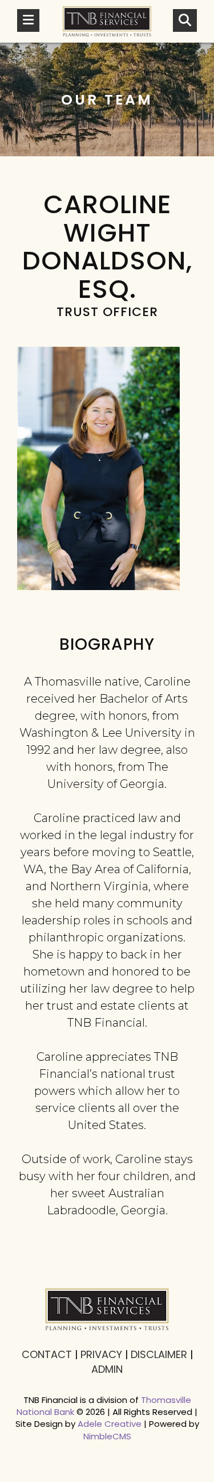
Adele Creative (110, 1424)
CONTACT (47, 1354)
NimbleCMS (107, 1436)
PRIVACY (101, 1354)
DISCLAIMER (159, 1354)
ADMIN (107, 1369)
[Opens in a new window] (107, 21)
